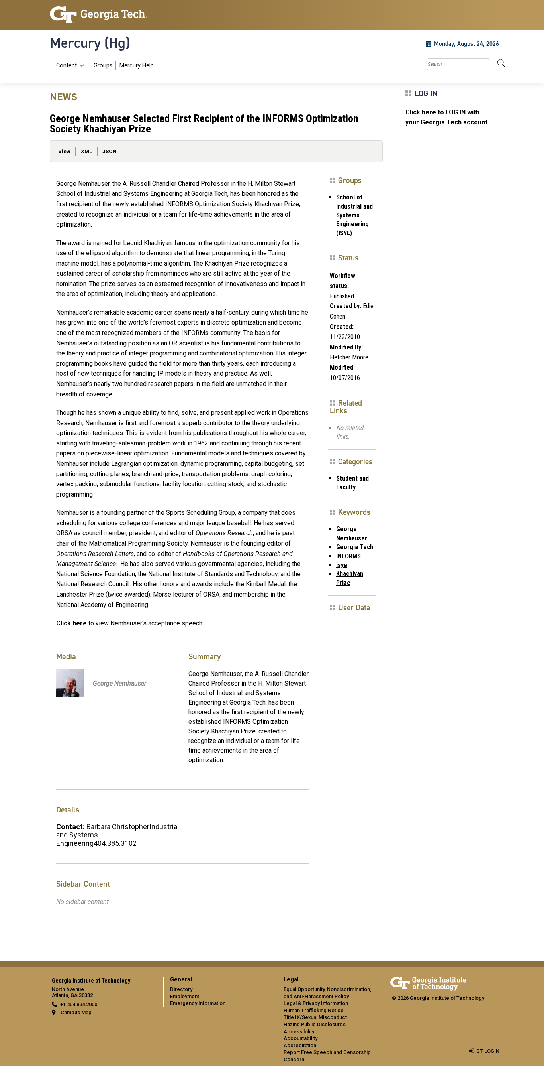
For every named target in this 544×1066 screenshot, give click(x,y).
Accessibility (299, 1031)
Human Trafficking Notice (314, 1010)
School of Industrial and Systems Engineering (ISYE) (354, 215)
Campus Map (76, 1012)
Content (66, 66)
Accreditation (300, 1045)
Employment (184, 996)
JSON (109, 151)
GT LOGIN (487, 1051)
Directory (181, 989)
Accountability (300, 1038)
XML (86, 151)
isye (341, 565)
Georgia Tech (354, 547)
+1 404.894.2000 (78, 1004)
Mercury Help (136, 65)
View (64, 151)
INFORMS (348, 556)
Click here (71, 623)
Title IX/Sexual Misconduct (315, 1017)
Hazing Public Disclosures (315, 1024)
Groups (103, 65)
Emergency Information (197, 1003)
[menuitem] (103, 65)
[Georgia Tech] (102, 14)
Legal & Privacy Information (316, 1003)
